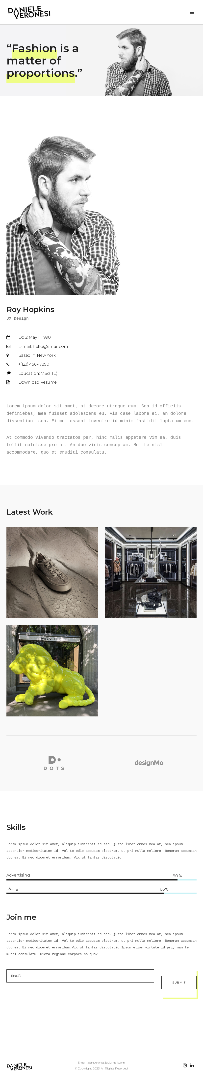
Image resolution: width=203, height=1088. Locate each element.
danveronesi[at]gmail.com (106, 1062)
